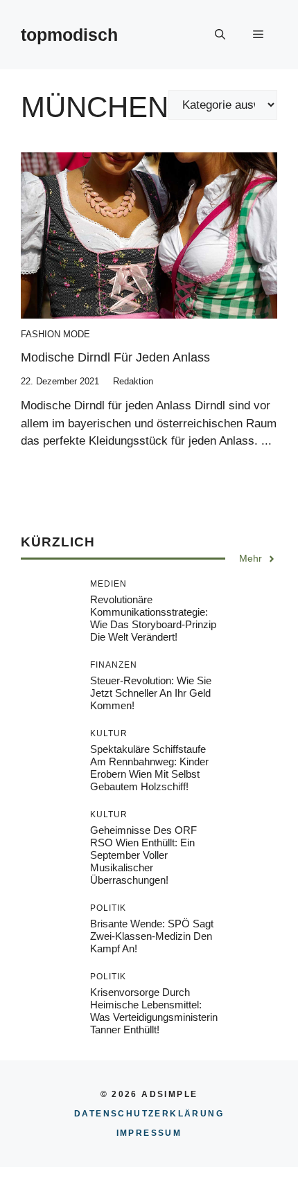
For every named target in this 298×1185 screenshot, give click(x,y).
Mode (76, 334)
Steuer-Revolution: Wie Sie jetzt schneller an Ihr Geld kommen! (150, 693)
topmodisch (69, 34)
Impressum (149, 1133)
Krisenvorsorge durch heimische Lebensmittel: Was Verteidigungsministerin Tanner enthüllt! (154, 1010)
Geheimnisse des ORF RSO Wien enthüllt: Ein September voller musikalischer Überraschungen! (143, 855)
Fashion (40, 334)
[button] (220, 34)
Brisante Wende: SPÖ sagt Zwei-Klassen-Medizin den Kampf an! (151, 936)
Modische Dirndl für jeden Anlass (115, 357)
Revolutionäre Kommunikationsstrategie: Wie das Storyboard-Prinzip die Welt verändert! (153, 618)
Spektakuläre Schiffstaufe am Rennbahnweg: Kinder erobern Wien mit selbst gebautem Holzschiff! (149, 767)
